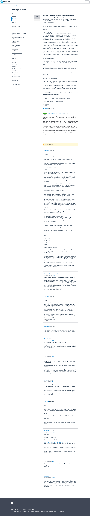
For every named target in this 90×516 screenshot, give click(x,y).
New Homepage (15, 49)
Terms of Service (14, 509)
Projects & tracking (16, 64)
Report (54, 151)
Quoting (14, 22)
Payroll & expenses (16, 57)
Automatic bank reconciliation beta (19, 33)
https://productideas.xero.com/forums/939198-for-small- (56, 442)
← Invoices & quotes (16, 5)
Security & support (16, 76)
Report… (50, 109)
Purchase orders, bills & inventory (19, 68)
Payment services (16, 26)
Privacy (23, 509)
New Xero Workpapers (17, 53)
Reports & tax (15, 72)
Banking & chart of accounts (18, 37)
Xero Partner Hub (16, 84)
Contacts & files (15, 41)
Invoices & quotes (16, 45)
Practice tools (15, 61)
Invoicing (14, 18)
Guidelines (30, 509)
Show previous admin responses (48, 136)
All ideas (14, 16)
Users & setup (15, 80)
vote (37, 20)
